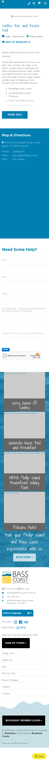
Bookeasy (10, 733)
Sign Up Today (15, 643)
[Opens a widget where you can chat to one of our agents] (39, 756)
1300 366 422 (13, 597)
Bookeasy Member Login (22, 720)
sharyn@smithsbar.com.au (25, 155)
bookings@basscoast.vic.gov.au (21, 593)
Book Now (24, 557)
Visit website (18, 159)
